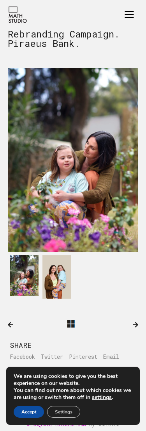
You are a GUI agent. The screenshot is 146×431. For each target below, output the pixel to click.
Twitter (52, 356)
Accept (28, 412)
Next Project (135, 325)
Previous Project (10, 325)
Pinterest (83, 356)
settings (102, 397)
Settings (63, 412)
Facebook (22, 356)
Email (111, 356)
